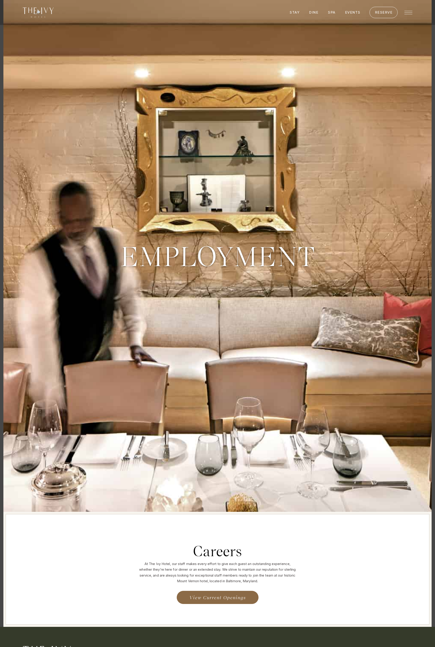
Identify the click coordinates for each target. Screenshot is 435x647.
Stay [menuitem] (295, 12)
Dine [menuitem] (313, 12)
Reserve (384, 12)
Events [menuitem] (352, 12)
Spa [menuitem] (332, 12)
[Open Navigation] (408, 12)
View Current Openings (217, 597)
